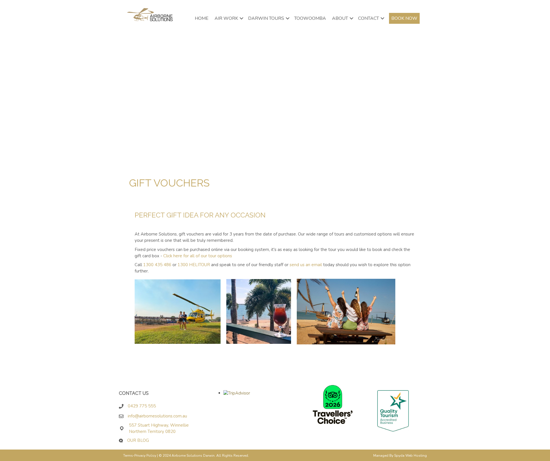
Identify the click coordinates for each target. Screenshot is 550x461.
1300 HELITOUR (194, 265)
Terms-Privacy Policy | (141, 455)
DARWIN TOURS (266, 18)
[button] (241, 18)
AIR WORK (226, 18)
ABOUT (340, 18)
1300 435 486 (157, 265)
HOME (202, 18)
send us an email (306, 265)
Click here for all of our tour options (197, 256)
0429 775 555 (142, 406)
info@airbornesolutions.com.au (159, 416)
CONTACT (368, 18)
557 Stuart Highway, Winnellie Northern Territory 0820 (159, 428)
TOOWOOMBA (310, 18)
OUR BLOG (138, 440)
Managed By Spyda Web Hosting (400, 455)
